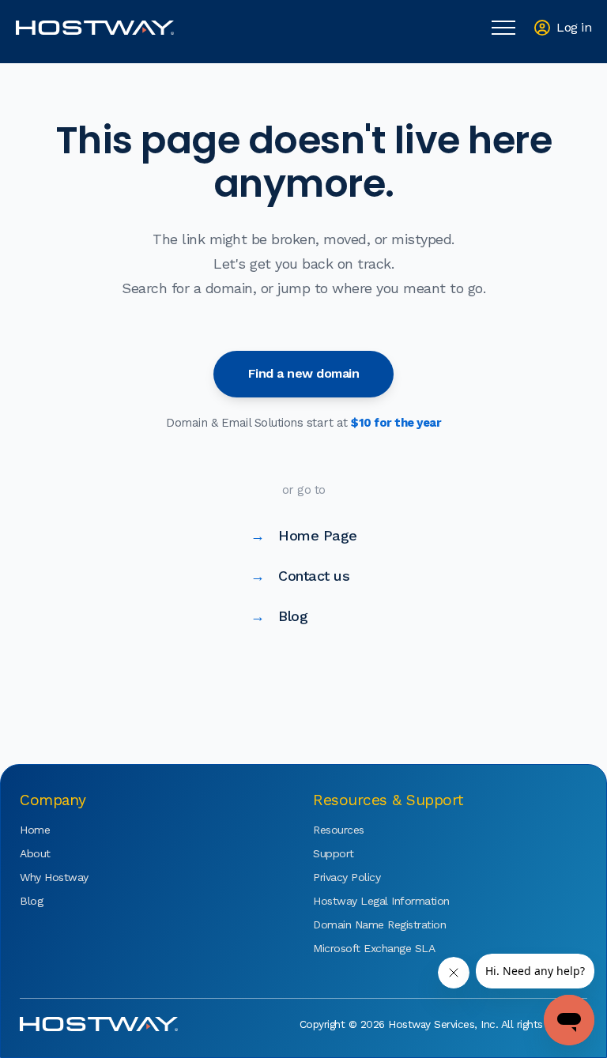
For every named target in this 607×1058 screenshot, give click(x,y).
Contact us (300, 575)
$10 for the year (396, 423)
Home (35, 829)
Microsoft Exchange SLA (360, 948)
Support (333, 853)
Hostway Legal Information (360, 900)
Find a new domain (304, 373)
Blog (279, 616)
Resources (338, 829)
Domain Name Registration (360, 924)
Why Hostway (54, 877)
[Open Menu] (503, 28)
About (35, 853)
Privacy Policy (346, 877)
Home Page (304, 535)
